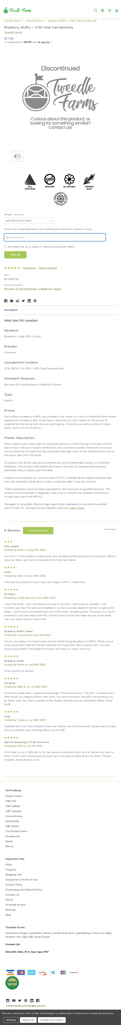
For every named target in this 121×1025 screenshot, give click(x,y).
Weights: (14, 214)
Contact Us (12, 894)
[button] (60, 42)
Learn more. (76, 507)
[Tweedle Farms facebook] (37, 1000)
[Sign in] (102, 10)
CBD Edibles (13, 806)
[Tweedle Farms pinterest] (25, 1000)
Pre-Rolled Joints (16, 831)
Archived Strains (16, 904)
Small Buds (12, 821)
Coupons (11, 869)
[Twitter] (23, 300)
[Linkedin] (29, 300)
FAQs (9, 864)
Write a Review (48, 267)
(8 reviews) (29, 267)
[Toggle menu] (116, 10)
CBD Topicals (13, 811)
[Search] (95, 10)
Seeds (9, 841)
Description (11, 310)
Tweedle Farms (13, 32)
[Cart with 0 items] (109, 10)
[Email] (11, 300)
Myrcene (9, 288)
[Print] (17, 300)
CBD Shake (12, 826)
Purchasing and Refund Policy (24, 889)
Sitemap (11, 909)
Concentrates (14, 816)
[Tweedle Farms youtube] (13, 1000)
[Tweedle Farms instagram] (7, 1000)
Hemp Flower (14, 796)
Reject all (28, 1019)
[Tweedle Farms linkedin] (31, 1000)
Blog (8, 914)
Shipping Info (14, 874)
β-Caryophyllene (26, 288)
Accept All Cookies (51, 1019)
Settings (11, 1019)
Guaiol (57, 288)
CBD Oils (11, 801)
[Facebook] (5, 300)
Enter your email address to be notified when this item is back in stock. (48, 229)
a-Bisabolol (45, 288)
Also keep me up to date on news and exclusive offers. (41, 246)
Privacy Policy (14, 884)
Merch (9, 846)
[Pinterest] (35, 300)
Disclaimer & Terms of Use (21, 879)
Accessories (13, 836)
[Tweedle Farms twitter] (19, 1000)
